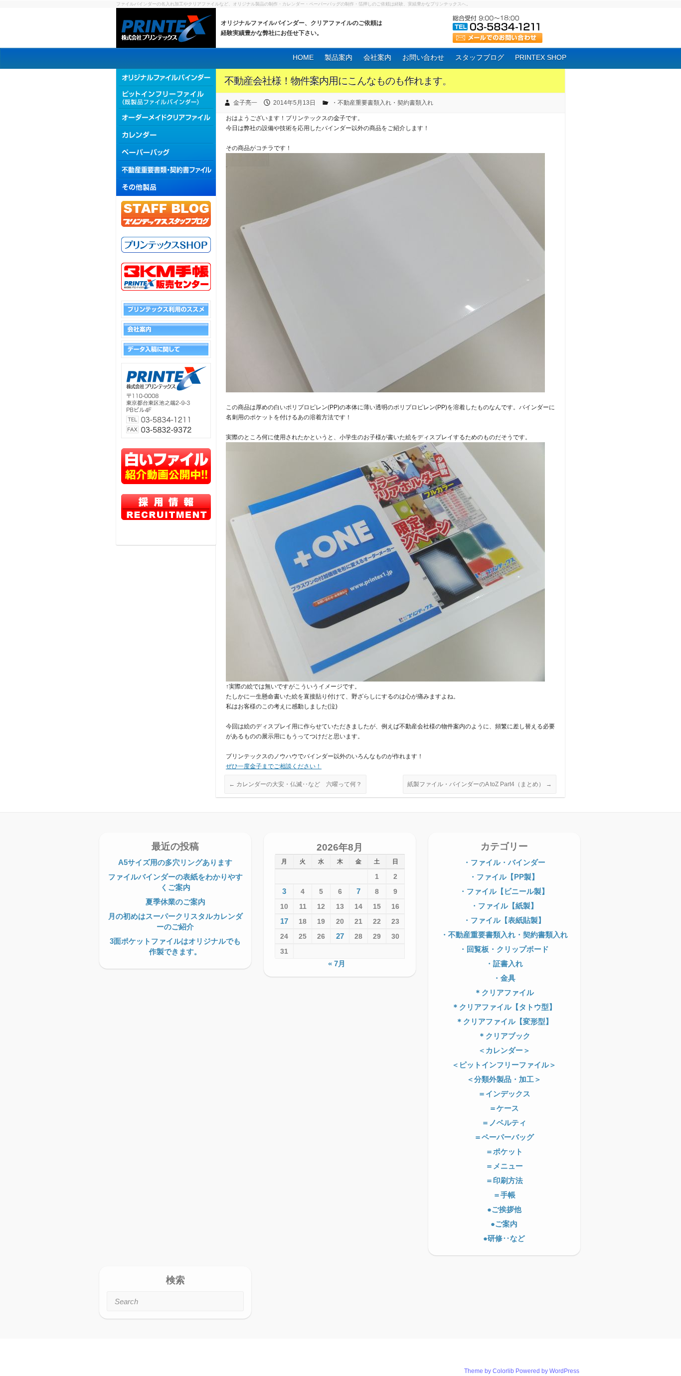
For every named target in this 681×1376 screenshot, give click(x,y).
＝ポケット (504, 1151)
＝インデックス (504, 1093)
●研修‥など (504, 1238)
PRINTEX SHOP (540, 57)
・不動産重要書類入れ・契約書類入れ (382, 102)
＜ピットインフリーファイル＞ (504, 1064)
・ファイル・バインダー (504, 862)
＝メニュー (504, 1166)
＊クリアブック (504, 1036)
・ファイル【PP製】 (504, 876)
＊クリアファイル (504, 992)
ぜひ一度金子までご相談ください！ (274, 766)
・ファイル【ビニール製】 (504, 891)
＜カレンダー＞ (504, 1050)
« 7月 (336, 963)
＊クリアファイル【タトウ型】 (504, 1007)
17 (284, 921)
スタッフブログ (479, 57)
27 (340, 936)
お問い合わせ (423, 57)
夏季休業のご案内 (175, 901)
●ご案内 (504, 1223)
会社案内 (377, 57)
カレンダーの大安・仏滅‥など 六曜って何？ (295, 784)
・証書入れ (504, 963)
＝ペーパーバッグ (504, 1137)
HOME (303, 57)
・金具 (504, 978)
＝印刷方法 (504, 1180)
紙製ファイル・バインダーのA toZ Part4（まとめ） (479, 784)
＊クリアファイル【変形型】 (504, 1021)
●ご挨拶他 (504, 1209)
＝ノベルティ (504, 1122)
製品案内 (338, 57)
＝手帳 (504, 1195)
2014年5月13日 (294, 102)
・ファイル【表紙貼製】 (504, 920)
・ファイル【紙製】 (504, 905)
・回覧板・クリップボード (504, 949)
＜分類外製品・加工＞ (504, 1079)
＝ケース (504, 1108)
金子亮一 (245, 102)
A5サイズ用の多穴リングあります (175, 862)
